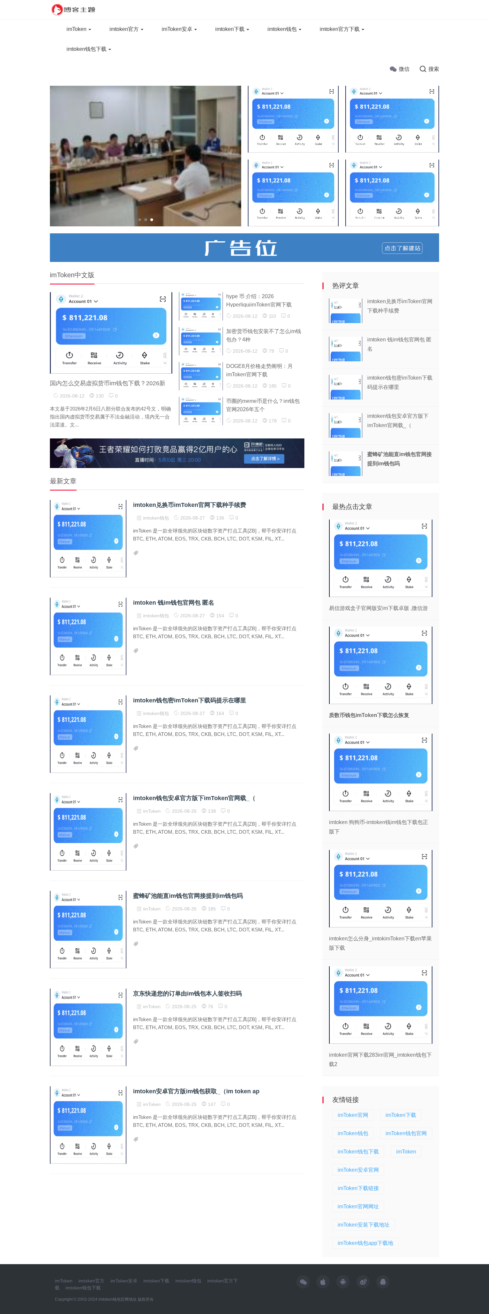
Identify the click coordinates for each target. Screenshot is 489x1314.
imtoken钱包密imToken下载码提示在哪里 (189, 700)
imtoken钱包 (282, 29)
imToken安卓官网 (358, 1170)
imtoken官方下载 (340, 29)
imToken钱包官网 (406, 1133)
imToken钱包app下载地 (365, 1243)
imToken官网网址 (358, 1206)
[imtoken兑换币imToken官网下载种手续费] (293, 118)
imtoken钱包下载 (87, 49)
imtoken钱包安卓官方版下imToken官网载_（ (194, 798)
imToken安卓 (178, 29)
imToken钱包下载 (358, 1151)
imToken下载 (401, 1115)
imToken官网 (353, 1115)
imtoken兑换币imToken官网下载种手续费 (189, 505)
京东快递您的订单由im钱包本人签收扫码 (187, 993)
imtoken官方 (124, 29)
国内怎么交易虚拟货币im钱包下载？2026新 (107, 383)
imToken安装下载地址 (364, 1225)
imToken (77, 29)
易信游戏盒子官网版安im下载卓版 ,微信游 (378, 608)
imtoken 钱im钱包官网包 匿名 (173, 602)
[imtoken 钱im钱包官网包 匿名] (293, 192)
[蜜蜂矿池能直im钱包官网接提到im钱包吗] (392, 192)
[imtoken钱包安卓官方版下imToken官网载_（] (392, 118)
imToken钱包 (353, 1133)
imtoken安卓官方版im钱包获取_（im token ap (196, 1091)
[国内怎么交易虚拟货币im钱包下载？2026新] (111, 332)
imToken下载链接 (358, 1188)
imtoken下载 (230, 29)
